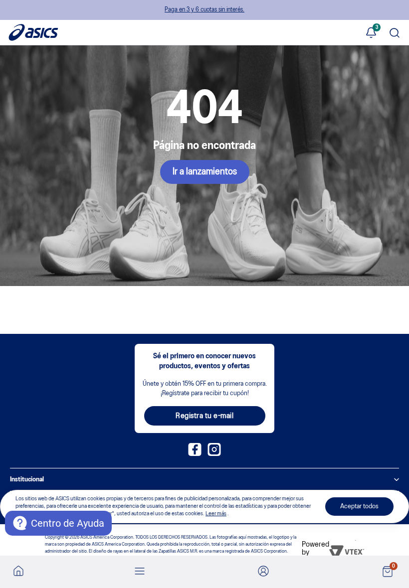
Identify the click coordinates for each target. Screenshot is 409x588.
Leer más (215, 513)
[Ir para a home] (18, 571)
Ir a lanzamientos (205, 171)
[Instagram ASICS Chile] (214, 453)
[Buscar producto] (395, 33)
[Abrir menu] (140, 572)
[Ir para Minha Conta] (263, 572)
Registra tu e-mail (204, 416)
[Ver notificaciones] (371, 33)
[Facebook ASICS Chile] (195, 453)
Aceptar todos (359, 506)
